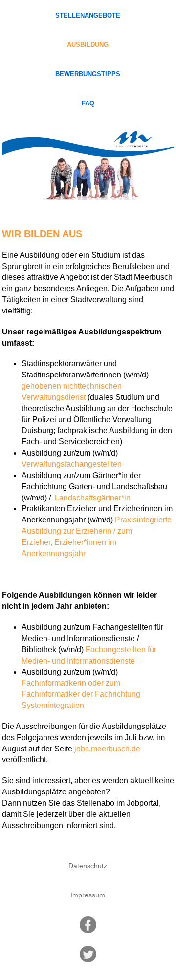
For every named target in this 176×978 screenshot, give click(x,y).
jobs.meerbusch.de (107, 749)
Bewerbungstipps (87, 74)
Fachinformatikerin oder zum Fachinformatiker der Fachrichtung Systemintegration (81, 694)
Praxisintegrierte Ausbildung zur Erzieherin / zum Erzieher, (97, 531)
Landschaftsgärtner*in (92, 498)
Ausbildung (88, 45)
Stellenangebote (87, 15)
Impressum (87, 895)
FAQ (88, 103)
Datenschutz (87, 866)
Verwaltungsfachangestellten (72, 464)
